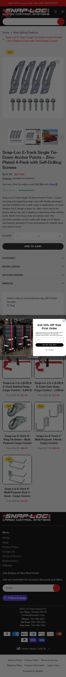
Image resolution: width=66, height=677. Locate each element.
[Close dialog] (64, 321)
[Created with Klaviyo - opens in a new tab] (33, 357)
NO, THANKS (49, 350)
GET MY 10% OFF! (49, 345)
